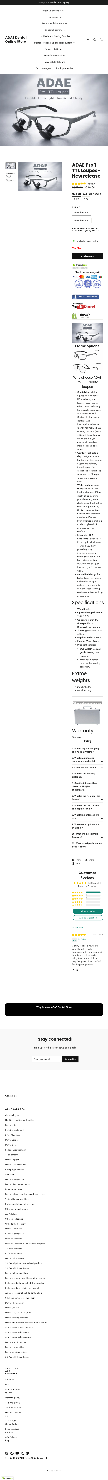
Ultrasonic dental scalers (16, 1208)
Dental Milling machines (16, 1273)
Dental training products (16, 1317)
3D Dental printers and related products (24, 1263)
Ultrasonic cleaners (14, 1218)
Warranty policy (12, 1397)
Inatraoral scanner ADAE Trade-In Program (25, 1243)
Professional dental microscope (20, 1204)
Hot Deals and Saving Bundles (54, 36)
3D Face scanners (13, 1248)
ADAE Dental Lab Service (17, 1332)
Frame (76, 207)
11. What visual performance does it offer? (87, 845)
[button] (79, 183)
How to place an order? (13, 1414)
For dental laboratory (53, 23)
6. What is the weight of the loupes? (86, 798)
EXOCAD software (13, 1253)
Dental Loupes (12, 1139)
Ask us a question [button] (88, 917)
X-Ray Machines (12, 1134)
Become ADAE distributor (12, 1430)
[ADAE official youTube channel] (87, 305)
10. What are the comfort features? (85, 835)
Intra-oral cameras (13, 1189)
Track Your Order (13, 1407)
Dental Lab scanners (14, 1258)
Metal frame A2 (81, 220)
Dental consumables (54, 55)
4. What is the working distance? (83, 775)
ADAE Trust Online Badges (12, 1422)
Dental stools (11, 1144)
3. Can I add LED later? (84, 767)
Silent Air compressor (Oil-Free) (20, 1297)
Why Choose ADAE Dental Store (54, 1007)
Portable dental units (14, 1129)
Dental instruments (13, 1228)
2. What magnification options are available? (83, 760)
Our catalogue (43, 68)
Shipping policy (12, 1402)
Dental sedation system (15, 1352)
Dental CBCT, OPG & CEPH (18, 1312)
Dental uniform (12, 1307)
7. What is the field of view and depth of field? (85, 807)
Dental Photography (14, 1302)
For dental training (53, 30)
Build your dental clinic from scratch (22, 1287)
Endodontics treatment (15, 1149)
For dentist (53, 17)
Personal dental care (54, 62)
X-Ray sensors (11, 1154)
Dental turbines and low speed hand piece (25, 1194)
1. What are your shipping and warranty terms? (85, 750)
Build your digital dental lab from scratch (24, 1282)
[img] (79, 934)
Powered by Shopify (54, 1471)
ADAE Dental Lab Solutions (18, 1337)
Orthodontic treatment (15, 1223)
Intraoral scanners (13, 1238)
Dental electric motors (15, 1342)
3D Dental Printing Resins (17, 1268)
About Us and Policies (53, 10)
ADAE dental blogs (11, 1439)
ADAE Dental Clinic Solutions (19, 1327)
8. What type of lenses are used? (85, 816)
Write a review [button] (88, 911)
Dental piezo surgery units (17, 1184)
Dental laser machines (15, 1164)
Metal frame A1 (81, 212)
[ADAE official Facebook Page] (87, 297)
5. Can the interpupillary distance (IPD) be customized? (84, 786)
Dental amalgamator (14, 1179)
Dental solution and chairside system (53, 42)
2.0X (76, 199)
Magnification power (86, 194)
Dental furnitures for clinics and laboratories (26, 1322)
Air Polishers (11, 1213)
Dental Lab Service (54, 49)
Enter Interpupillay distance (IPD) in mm (86, 230)
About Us (9, 1379)
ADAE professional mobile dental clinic (23, 1292)
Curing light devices (14, 1169)
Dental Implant (12, 1159)
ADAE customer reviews (12, 1391)
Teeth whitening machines (17, 1199)
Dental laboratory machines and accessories (25, 1278)
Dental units (10, 1125)
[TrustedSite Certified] (80, 266)
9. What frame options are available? (85, 826)
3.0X (86, 199)
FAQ (7, 1384)
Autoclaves (10, 1174)
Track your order (64, 68)
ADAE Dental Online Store (16, 39)
